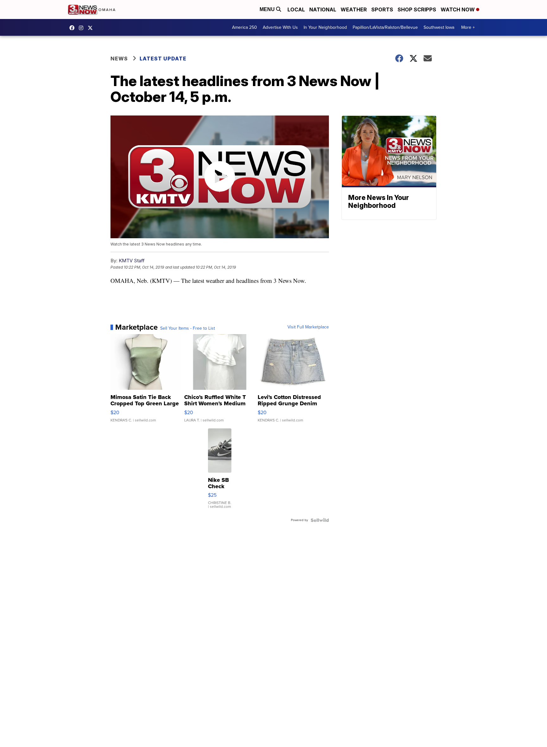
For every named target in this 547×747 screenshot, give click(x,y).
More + (468, 27)
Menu (268, 9)
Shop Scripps (417, 9)
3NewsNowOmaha (92, 27)
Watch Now (458, 9)
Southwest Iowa (439, 27)
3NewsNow (73, 27)
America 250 (244, 27)
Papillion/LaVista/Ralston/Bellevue (385, 27)
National (322, 9)
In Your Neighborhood (325, 27)
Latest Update (163, 58)
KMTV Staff (132, 261)
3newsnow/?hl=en (82, 27)
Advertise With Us (280, 27)
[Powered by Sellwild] (320, 520)
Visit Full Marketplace (308, 327)
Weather (354, 9)
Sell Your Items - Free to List (187, 328)
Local (296, 9)
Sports (382, 9)
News (119, 58)
